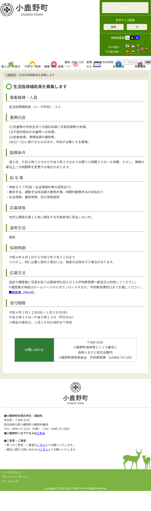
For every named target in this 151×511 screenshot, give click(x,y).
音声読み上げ (125, 7)
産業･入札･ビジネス (96, 64)
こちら (41, 433)
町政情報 (118, 66)
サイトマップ (10, 481)
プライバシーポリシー (15, 477)
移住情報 (140, 66)
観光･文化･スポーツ (74, 64)
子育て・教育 (32, 66)
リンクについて (11, 472)
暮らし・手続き (10, 66)
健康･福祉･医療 (54, 66)
